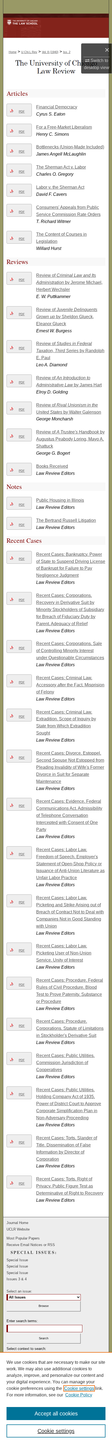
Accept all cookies (56, 1414)
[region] (56, 1398)
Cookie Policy (78, 1395)
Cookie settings (79, 1388)
